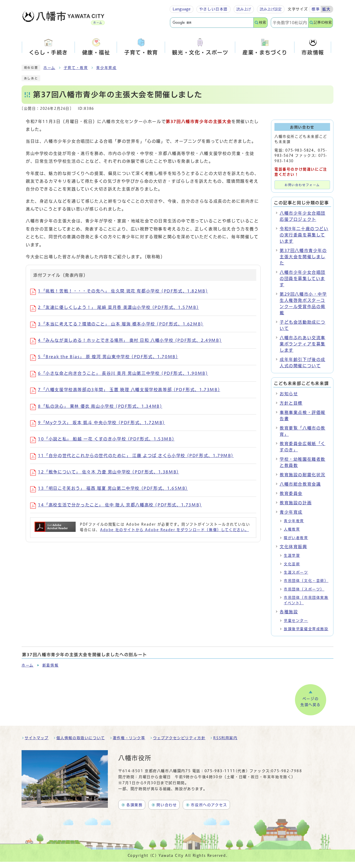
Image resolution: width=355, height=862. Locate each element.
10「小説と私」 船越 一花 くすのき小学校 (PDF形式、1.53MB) (106, 439)
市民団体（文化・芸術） (306, 580)
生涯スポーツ (296, 572)
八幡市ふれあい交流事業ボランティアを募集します (302, 344)
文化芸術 (292, 564)
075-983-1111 (220, 771)
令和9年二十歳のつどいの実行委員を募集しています (304, 235)
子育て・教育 (76, 68)
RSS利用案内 (225, 738)
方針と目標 (291, 403)
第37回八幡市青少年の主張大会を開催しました (303, 256)
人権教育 (292, 529)
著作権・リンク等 (129, 738)
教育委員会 (291, 493)
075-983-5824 (299, 150)
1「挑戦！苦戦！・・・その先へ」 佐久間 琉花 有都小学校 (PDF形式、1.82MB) (123, 291)
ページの (310, 702)
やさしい (213, 9)
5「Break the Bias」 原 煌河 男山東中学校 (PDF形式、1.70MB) (108, 357)
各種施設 (289, 612)
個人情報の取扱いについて (80, 738)
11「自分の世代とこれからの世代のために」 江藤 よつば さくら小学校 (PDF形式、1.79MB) (136, 455)
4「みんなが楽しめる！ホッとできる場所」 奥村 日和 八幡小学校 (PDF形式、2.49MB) (130, 340)
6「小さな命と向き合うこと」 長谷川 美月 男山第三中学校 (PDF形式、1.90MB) (123, 373)
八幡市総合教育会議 (300, 484)
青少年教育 (294, 521)
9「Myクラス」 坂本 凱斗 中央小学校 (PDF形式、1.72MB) (101, 422)
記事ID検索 (323, 22)
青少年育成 (106, 68)
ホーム (49, 68)
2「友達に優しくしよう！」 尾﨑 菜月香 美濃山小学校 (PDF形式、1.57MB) (118, 307)
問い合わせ (166, 805)
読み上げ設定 (271, 9)
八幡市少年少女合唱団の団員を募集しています (302, 278)
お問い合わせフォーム (302, 185)
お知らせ (289, 394)
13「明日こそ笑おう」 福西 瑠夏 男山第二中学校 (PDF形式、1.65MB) (113, 488)
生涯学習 (292, 555)
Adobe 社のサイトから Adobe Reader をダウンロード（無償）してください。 (174, 530)
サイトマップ (37, 738)
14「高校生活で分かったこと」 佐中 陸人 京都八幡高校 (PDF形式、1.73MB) (120, 505)
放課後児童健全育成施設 (306, 629)
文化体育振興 (293, 547)
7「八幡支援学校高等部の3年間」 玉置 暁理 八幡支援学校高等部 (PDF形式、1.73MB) (129, 390)
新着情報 (50, 665)
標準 (316, 9)
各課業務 (134, 805)
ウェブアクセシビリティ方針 (179, 738)
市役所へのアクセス (209, 805)
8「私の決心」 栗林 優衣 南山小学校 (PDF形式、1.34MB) (100, 406)
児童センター (296, 620)
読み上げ (243, 9)
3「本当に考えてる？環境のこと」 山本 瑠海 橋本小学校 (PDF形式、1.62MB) (120, 324)
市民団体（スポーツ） (304, 589)
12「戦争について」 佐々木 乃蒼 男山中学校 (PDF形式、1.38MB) (108, 472)
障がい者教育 (296, 538)
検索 (262, 22)
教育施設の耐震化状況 (302, 475)
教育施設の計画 (296, 503)
